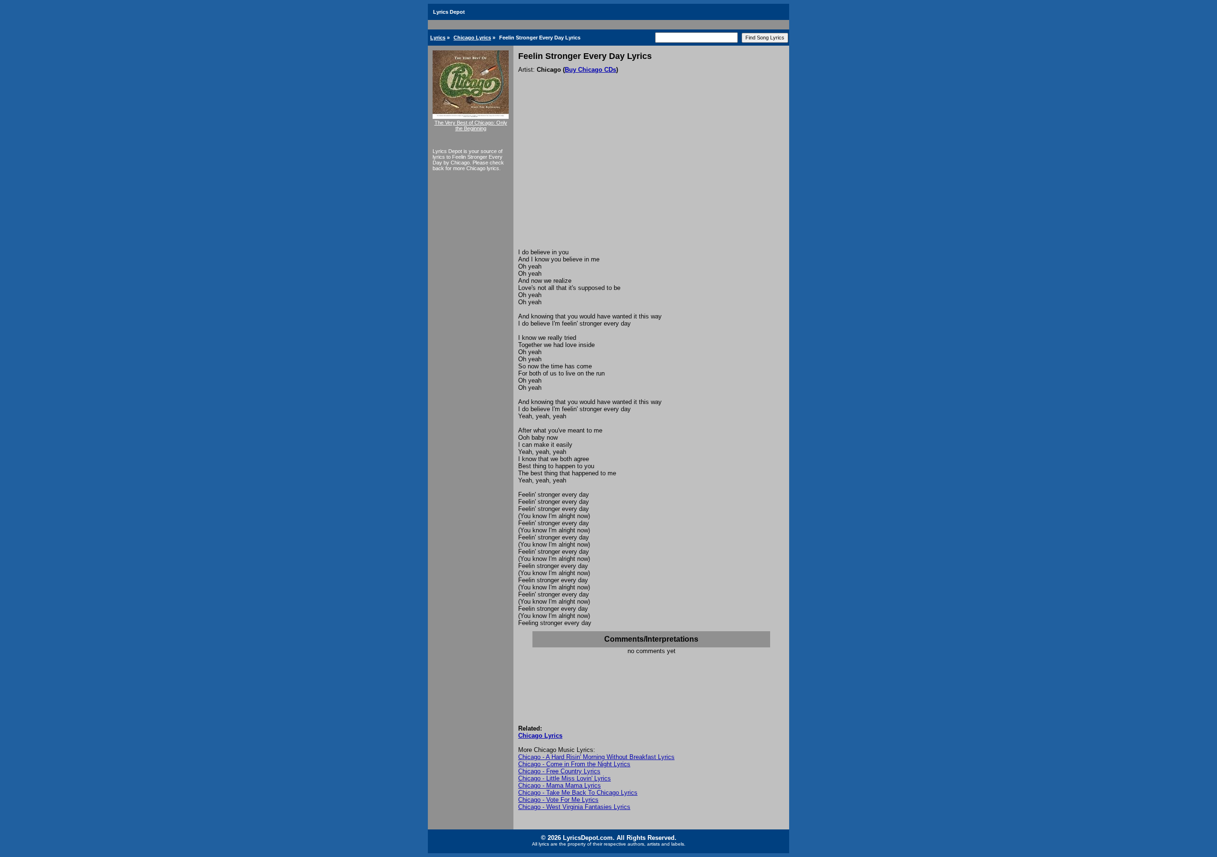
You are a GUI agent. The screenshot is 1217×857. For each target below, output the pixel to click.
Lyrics (437, 37)
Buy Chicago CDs (590, 69)
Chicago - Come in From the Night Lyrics (574, 764)
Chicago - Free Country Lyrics (559, 771)
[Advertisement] (651, 177)
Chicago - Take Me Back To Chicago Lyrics (577, 792)
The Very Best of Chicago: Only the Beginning (471, 125)
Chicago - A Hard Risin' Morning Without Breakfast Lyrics (596, 757)
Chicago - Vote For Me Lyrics (558, 799)
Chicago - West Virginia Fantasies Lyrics (574, 806)
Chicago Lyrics (472, 37)
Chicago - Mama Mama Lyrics (559, 785)
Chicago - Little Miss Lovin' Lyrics (564, 778)
